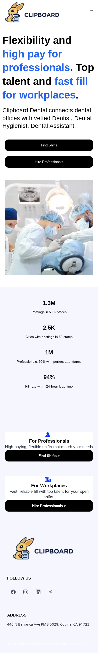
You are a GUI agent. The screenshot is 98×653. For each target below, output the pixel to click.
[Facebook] (13, 592)
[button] (91, 12)
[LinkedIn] (38, 592)
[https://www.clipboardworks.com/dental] (32, 12)
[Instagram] (26, 592)
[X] (50, 592)
